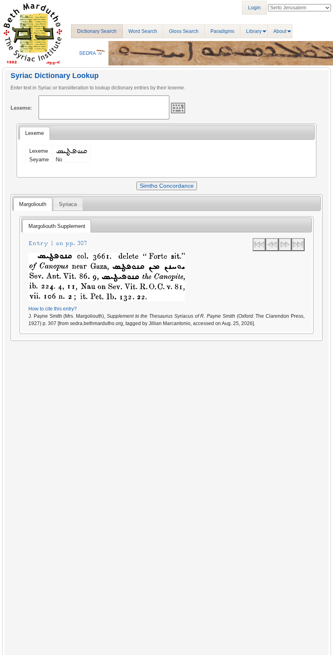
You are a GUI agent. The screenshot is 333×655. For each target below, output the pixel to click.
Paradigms (222, 31)
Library (254, 31)
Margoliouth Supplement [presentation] (56, 226)
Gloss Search (184, 31)
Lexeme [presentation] (34, 133)
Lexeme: (21, 108)
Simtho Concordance (167, 185)
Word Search (142, 31)
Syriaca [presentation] (68, 204)
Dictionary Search (97, 31)
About (279, 31)
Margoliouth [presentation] (32, 204)
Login (254, 8)
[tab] (34, 133)
